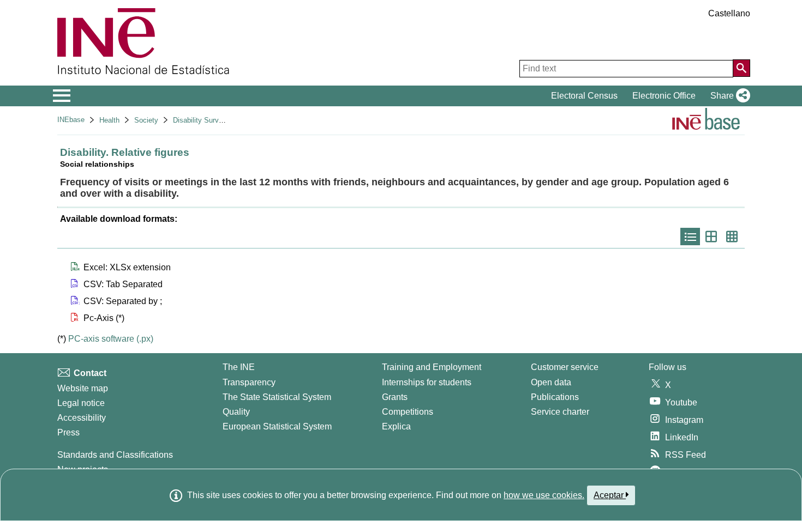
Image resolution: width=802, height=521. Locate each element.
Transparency (249, 382)
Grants (395, 397)
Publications (555, 397)
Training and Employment (431, 367)
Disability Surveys (201, 120)
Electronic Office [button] (664, 95)
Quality (236, 411)
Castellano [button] (729, 13)
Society (146, 120)
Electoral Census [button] (584, 95)
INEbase (71, 120)
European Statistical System (277, 426)
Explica (396, 426)
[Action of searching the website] (741, 68)
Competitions (407, 411)
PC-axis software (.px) (110, 338)
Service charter (560, 411)
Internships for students (426, 382)
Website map (82, 388)
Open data (551, 382)
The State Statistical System (277, 397)
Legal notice (81, 403)
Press (68, 432)
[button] (728, 96)
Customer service (564, 367)
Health (109, 120)
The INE (239, 367)
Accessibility (81, 417)
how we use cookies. (544, 495)
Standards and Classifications (115, 454)
